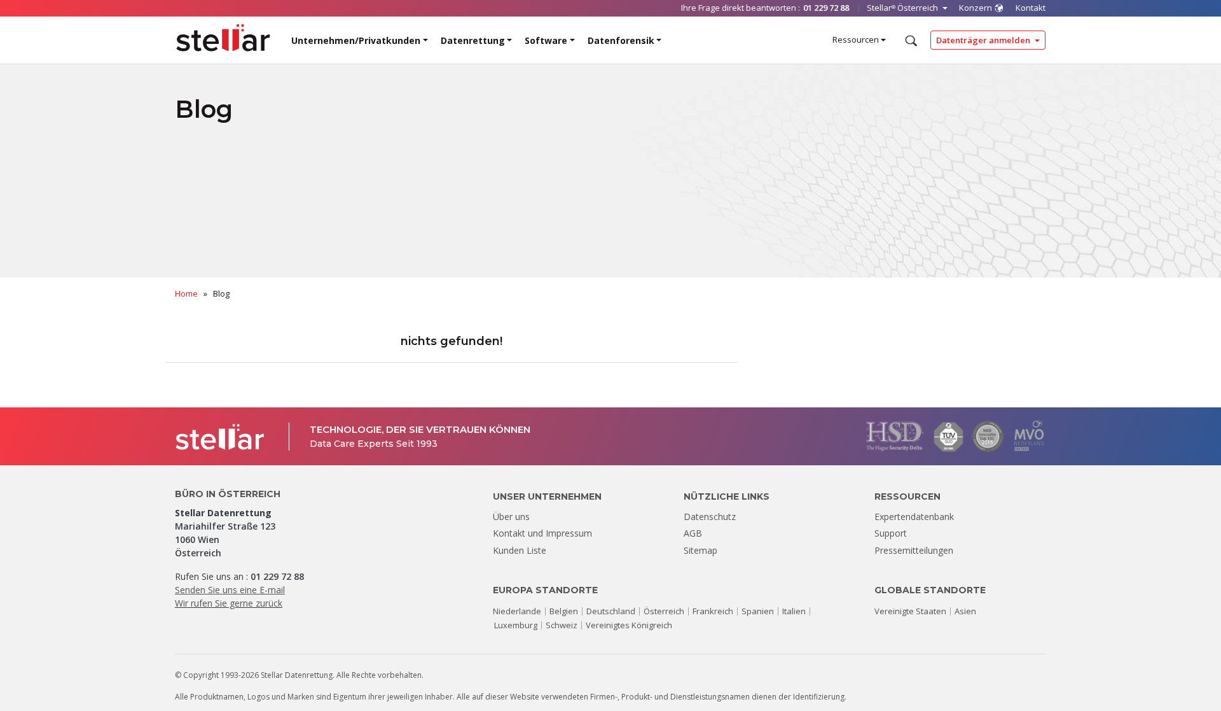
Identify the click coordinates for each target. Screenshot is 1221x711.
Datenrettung (473, 40)
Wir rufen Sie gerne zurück (228, 603)
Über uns (511, 516)
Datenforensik (621, 40)
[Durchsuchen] (909, 41)
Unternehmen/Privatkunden (355, 40)
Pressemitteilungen (913, 550)
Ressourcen (855, 39)
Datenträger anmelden (984, 40)
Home (186, 293)
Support (890, 533)
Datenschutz (710, 516)
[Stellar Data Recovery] (223, 38)
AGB (693, 533)
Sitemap (700, 550)
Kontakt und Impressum (542, 533)
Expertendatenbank (914, 516)
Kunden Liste (519, 550)
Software (546, 40)
